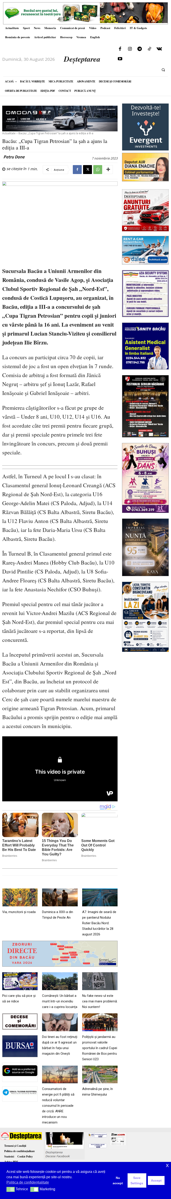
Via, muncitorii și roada (19, 912)
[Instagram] (130, 49)
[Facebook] (120, 49)
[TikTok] (149, 49)
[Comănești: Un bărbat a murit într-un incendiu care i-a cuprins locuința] (59, 981)
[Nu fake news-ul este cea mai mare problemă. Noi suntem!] (100, 981)
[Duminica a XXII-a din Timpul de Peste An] (59, 897)
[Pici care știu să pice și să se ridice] (20, 981)
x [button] (167, 1165)
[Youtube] (120, 59)
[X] (87, 169)
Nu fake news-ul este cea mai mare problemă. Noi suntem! (100, 1001)
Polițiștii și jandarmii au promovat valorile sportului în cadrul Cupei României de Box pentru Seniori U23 (99, 1048)
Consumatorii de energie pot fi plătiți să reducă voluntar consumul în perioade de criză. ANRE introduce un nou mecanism (58, 1105)
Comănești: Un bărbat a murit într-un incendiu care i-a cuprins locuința (59, 1001)
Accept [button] (156, 1180)
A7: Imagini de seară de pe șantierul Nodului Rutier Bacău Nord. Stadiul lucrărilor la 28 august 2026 (99, 923)
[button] (163, 69)
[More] (108, 169)
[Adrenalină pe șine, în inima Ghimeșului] (100, 1075)
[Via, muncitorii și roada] (20, 897)
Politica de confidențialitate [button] (27, 1182)
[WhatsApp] (97, 169)
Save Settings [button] (136, 1180)
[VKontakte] (159, 49)
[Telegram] (139, 49)
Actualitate (9, 133)
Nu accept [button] (118, 1180)
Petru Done (13, 157)
